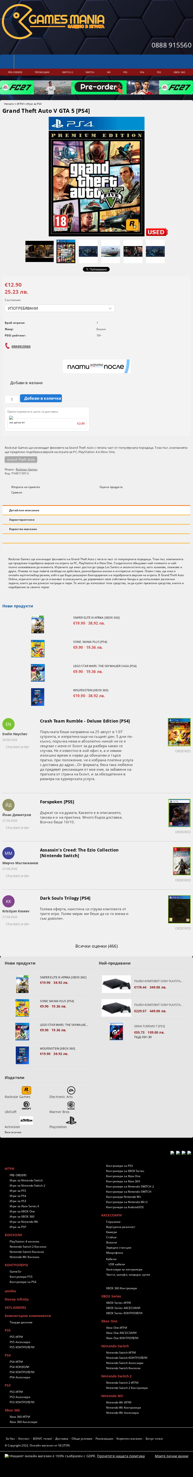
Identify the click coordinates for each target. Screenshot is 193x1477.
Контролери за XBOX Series (125, 1171)
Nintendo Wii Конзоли (24, 1257)
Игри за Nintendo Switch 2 (27, 1186)
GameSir (15, 1272)
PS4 (8, 1355)
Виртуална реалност (120, 1227)
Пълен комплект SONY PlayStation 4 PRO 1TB (159, 1005)
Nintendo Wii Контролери (123, 1408)
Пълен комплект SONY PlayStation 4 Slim (159, 981)
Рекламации (104, 1439)
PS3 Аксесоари (20, 1397)
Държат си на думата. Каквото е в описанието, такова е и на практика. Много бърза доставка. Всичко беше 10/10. (81, 817)
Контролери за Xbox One (123, 1176)
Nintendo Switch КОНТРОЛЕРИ (126, 1358)
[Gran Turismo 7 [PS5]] (116, 1031)
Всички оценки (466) (96, 946)
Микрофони (114, 1253)
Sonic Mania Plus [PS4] (90, 642)
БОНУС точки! (42, 1439)
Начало (9, 104)
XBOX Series (111, 1296)
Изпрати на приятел (25, 487)
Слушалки (113, 1222)
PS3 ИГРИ (16, 1392)
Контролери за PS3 (119, 1166)
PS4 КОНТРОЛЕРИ (22, 1372)
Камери (111, 1232)
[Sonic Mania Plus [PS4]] (38, 648)
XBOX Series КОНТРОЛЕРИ (124, 1313)
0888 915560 (172, 44)
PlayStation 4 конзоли (25, 1241)
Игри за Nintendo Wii (24, 1222)
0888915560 (21, 346)
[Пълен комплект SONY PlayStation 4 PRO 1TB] (116, 1008)
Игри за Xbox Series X (24, 1206)
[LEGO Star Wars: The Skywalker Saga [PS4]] (38, 673)
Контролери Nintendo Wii (123, 1197)
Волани (111, 1242)
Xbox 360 (12, 1410)
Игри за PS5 (18, 1191)
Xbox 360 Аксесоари (23, 1422)
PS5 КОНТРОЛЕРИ (22, 1347)
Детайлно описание (24, 510)
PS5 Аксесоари (20, 1342)
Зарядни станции (118, 1248)
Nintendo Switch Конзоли (27, 1252)
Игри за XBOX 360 (22, 1217)
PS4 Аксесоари (20, 1377)
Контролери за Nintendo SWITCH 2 (130, 1186)
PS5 (8, 1330)
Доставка (61, 1439)
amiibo (10, 1291)
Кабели (111, 1259)
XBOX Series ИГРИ (118, 1303)
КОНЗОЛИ (13, 1235)
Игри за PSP (18, 1227)
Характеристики (22, 520)
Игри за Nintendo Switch (26, 1180)
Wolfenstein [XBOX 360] (91, 690)
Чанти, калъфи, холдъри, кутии (128, 1275)
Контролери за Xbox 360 (123, 1181)
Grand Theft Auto (21, 459)
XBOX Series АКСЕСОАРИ (123, 1308)
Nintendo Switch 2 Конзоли (28, 1247)
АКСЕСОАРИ (111, 1215)
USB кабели (117, 1264)
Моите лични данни (171, 1456)
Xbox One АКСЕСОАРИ (121, 1333)
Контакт (24, 1439)
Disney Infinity (17, 1299)
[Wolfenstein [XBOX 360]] (38, 697)
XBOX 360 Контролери (121, 1288)
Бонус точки (154, 1439)
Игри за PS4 (33, 104)
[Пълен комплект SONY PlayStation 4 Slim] (116, 984)
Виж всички (13, 1132)
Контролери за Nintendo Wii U (127, 1202)
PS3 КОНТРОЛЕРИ (22, 1402)
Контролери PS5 (21, 1277)
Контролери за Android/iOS (125, 1207)
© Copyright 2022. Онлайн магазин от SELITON (37, 1445)
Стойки (111, 1237)
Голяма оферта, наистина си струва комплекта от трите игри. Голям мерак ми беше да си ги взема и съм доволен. (84, 914)
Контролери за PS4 (23, 1282)
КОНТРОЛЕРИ (16, 1265)
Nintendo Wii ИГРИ (118, 1402)
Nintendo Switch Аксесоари (124, 1363)
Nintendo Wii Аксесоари (122, 1413)
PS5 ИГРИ (16, 1337)
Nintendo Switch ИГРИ (121, 1353)
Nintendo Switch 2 (116, 1376)
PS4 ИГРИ (16, 1362)
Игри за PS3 (18, 1201)
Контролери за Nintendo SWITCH (128, 1192)
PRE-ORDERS (18, 1175)
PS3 (8, 1385)
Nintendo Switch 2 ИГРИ (122, 1383)
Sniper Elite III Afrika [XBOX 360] (96, 618)
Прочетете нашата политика (121, 1456)
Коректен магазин (23, 529)
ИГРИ (20, 104)
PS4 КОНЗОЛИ (19, 1367)
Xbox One (109, 1321)
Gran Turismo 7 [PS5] (149, 1026)
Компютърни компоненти (28, 1315)
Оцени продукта (111, 487)
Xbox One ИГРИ (116, 1328)
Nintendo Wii (112, 1396)
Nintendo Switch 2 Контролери (127, 1388)
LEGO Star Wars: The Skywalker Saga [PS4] (105, 666)
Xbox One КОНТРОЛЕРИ (122, 1338)
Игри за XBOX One (22, 1211)
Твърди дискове (21, 1322)
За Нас (10, 1439)
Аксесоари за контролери (124, 1269)
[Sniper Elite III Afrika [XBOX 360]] (38, 624)
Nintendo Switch (115, 1346)
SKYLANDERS (15, 1307)
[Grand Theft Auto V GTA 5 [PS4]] (97, 235)
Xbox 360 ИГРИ (20, 1417)
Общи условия (82, 1439)
